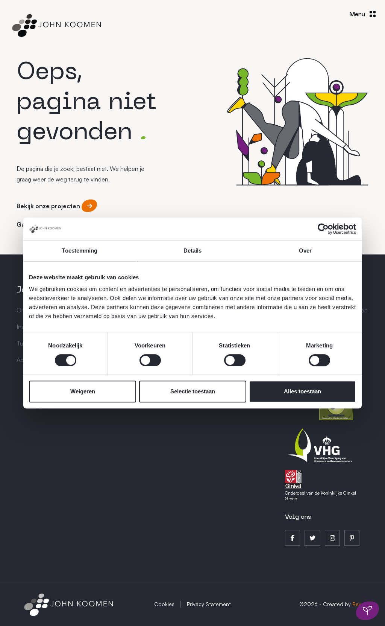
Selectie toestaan (192, 391)
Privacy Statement (209, 604)
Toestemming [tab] (79, 250)
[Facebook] (292, 538)
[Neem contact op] (367, 611)
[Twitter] (312, 538)
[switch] (150, 360)
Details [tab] (192, 250)
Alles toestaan (302, 391)
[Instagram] (332, 538)
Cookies (164, 604)
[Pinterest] (351, 538)
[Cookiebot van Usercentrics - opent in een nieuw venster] (323, 229)
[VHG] (319, 444)
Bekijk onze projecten (49, 206)
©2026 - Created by (333, 604)
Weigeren (82, 391)
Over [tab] (305, 250)
